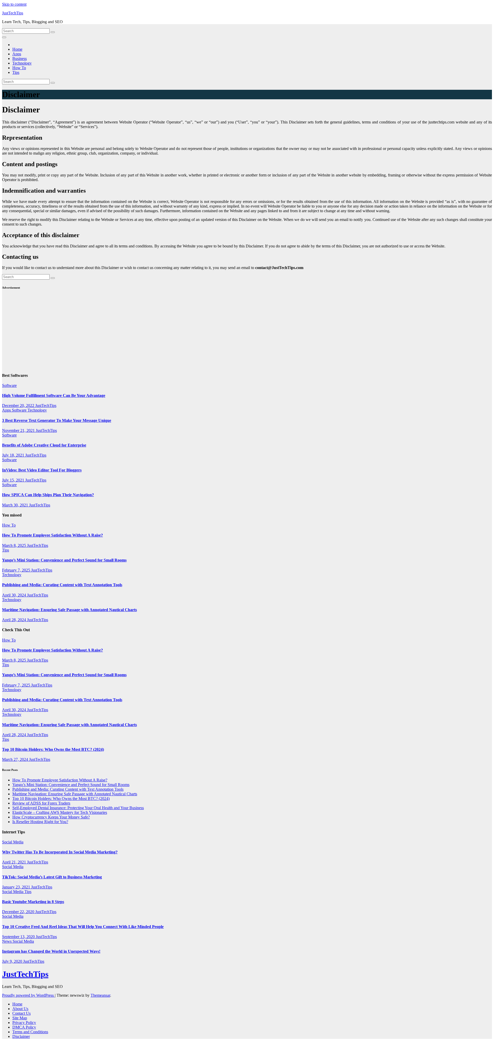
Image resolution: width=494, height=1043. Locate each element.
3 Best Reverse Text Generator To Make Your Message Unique (56, 420)
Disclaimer (21, 1036)
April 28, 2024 (14, 620)
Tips (15, 72)
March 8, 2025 (14, 545)
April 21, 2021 (14, 862)
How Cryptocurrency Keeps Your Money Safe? (51, 817)
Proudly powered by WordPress (28, 995)
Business (19, 58)
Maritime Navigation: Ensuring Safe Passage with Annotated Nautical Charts (69, 610)
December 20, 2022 (18, 405)
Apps (16, 54)
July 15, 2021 (13, 480)
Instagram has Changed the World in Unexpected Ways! (51, 951)
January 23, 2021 (16, 887)
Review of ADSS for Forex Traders (41, 803)
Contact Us (21, 1013)
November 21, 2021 (19, 430)
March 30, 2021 (15, 505)
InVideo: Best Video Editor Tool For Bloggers (42, 470)
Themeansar (100, 995)
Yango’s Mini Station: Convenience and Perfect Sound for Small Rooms (64, 560)
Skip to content (14, 4)
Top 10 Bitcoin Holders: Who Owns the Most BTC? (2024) (53, 749)
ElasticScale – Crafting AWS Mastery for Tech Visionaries (59, 812)
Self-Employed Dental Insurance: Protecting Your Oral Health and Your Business (78, 808)
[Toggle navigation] (4, 37)
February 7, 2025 (16, 570)
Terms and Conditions (30, 1032)
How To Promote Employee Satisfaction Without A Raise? (52, 535)
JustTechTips (12, 13)
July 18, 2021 (13, 455)
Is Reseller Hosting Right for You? (40, 821)
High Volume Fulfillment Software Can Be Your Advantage (53, 395)
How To (19, 68)
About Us (20, 1008)
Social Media (12, 842)
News (7, 941)
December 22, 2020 (18, 912)
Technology (22, 63)
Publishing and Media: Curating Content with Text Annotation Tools (62, 585)
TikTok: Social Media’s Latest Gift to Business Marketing (52, 877)
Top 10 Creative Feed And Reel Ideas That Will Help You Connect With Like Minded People (83, 926)
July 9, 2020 (12, 961)
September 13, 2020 (19, 936)
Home (17, 49)
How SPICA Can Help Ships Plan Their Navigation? (48, 495)
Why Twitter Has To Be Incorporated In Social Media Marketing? (60, 852)
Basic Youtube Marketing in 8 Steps (33, 901)
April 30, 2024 (14, 595)
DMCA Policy (24, 1027)
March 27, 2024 (15, 759)
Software (9, 385)
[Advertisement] (156, 332)
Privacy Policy (24, 1022)
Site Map (19, 1018)
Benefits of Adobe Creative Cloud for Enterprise (44, 445)
